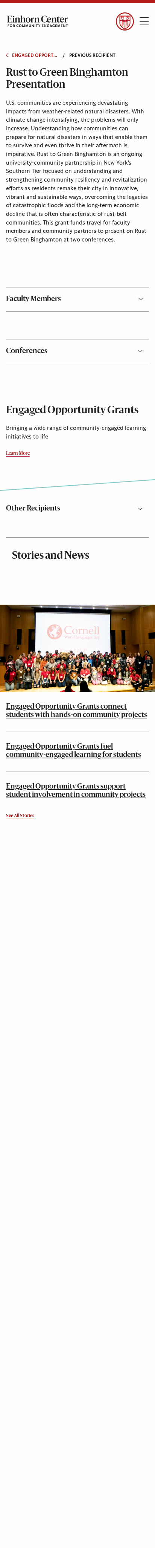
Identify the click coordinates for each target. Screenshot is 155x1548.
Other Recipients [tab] (33, 508)
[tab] (77, 299)
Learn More (18, 453)
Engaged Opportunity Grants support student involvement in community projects (76, 790)
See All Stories (20, 816)
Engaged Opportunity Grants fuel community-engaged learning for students (73, 750)
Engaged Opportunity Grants (35, 55)
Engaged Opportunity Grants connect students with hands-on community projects (76, 710)
